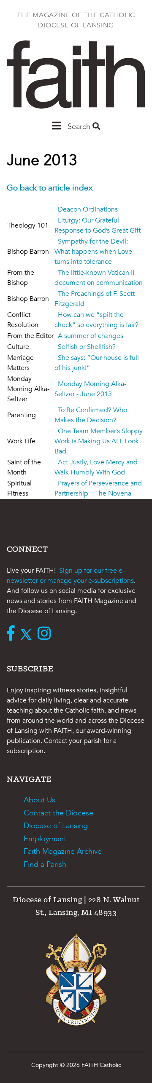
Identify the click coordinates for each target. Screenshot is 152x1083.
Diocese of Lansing (56, 825)
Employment (45, 839)
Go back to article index (49, 187)
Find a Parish (45, 864)
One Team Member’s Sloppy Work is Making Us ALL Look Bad (98, 441)
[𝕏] (28, 634)
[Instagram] (46, 634)
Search (80, 126)
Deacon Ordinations (88, 209)
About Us (39, 800)
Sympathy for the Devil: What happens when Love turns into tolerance (93, 251)
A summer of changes (90, 335)
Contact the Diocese (58, 813)
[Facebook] (13, 634)
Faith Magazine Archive (63, 851)
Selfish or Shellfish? (87, 346)
